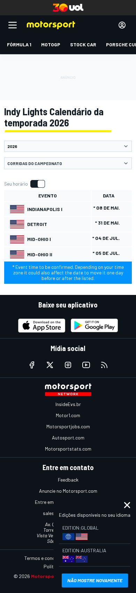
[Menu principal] (12, 25)
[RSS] (104, 365)
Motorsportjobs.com (68, 426)
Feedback (68, 480)
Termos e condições (45, 558)
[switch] (24, 183)
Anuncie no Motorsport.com (68, 491)
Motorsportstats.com (68, 449)
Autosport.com (68, 437)
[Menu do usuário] (122, 25)
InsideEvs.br (68, 404)
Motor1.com (68, 415)
